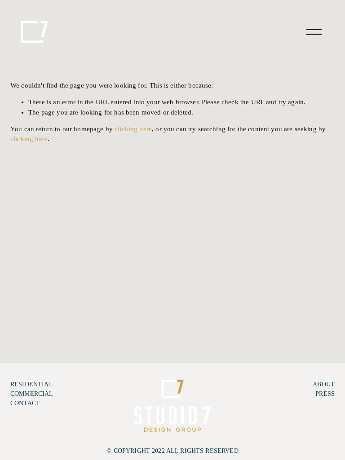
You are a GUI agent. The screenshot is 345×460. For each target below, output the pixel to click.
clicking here (133, 129)
